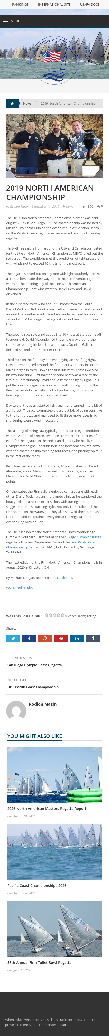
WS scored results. (19, 587)
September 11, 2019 (45, 206)
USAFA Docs (89, 4)
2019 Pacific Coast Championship (33, 687)
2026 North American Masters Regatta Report (46, 808)
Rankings (20, 4)
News (69, 206)
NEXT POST (16, 680)
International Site (54, 4)
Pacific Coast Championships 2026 (36, 885)
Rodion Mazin (19, 206)
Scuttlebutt (63, 577)
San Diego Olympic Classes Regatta (34, 665)
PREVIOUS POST (21, 658)
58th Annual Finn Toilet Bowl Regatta (39, 962)
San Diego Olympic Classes (81, 537)
